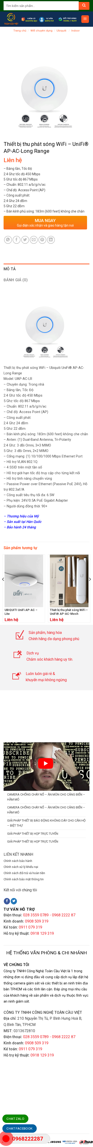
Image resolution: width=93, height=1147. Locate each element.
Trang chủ (19, 30)
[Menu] (85, 19)
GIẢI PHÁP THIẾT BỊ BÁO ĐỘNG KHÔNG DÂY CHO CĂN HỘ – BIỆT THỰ (46, 823)
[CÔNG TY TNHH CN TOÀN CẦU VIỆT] (11, 19)
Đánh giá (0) (16, 280)
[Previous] (3, 589)
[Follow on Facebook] (7, 901)
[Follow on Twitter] (14, 901)
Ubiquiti (62, 30)
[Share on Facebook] (17, 240)
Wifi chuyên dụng (41, 30)
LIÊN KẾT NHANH (18, 854)
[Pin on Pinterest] (42, 240)
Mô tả (10, 269)
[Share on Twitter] (25, 240)
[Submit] (84, 6)
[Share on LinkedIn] (51, 240)
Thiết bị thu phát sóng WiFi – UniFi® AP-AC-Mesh (69, 612)
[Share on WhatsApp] (8, 240)
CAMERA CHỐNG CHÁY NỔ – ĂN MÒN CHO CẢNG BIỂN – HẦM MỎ (46, 797)
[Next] (89, 589)
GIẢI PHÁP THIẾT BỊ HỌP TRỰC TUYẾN (32, 833)
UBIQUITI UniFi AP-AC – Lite (21, 612)
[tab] (46, 269)
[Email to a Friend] (34, 240)
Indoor (75, 30)
